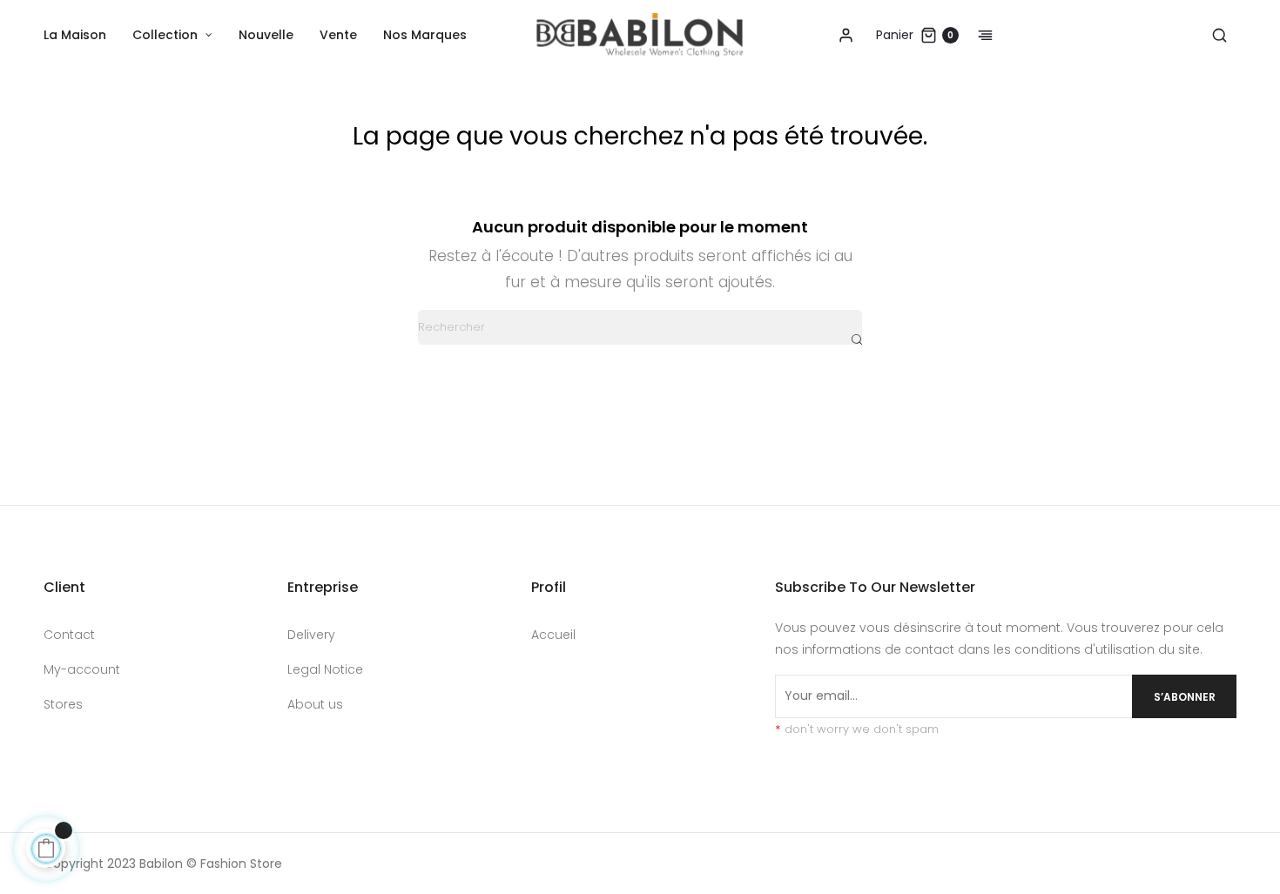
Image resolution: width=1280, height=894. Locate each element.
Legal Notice (325, 669)
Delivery (311, 634)
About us (315, 704)
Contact (69, 634)
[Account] (845, 35)
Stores (63, 704)
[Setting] (976, 35)
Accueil (553, 634)
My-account (82, 669)
